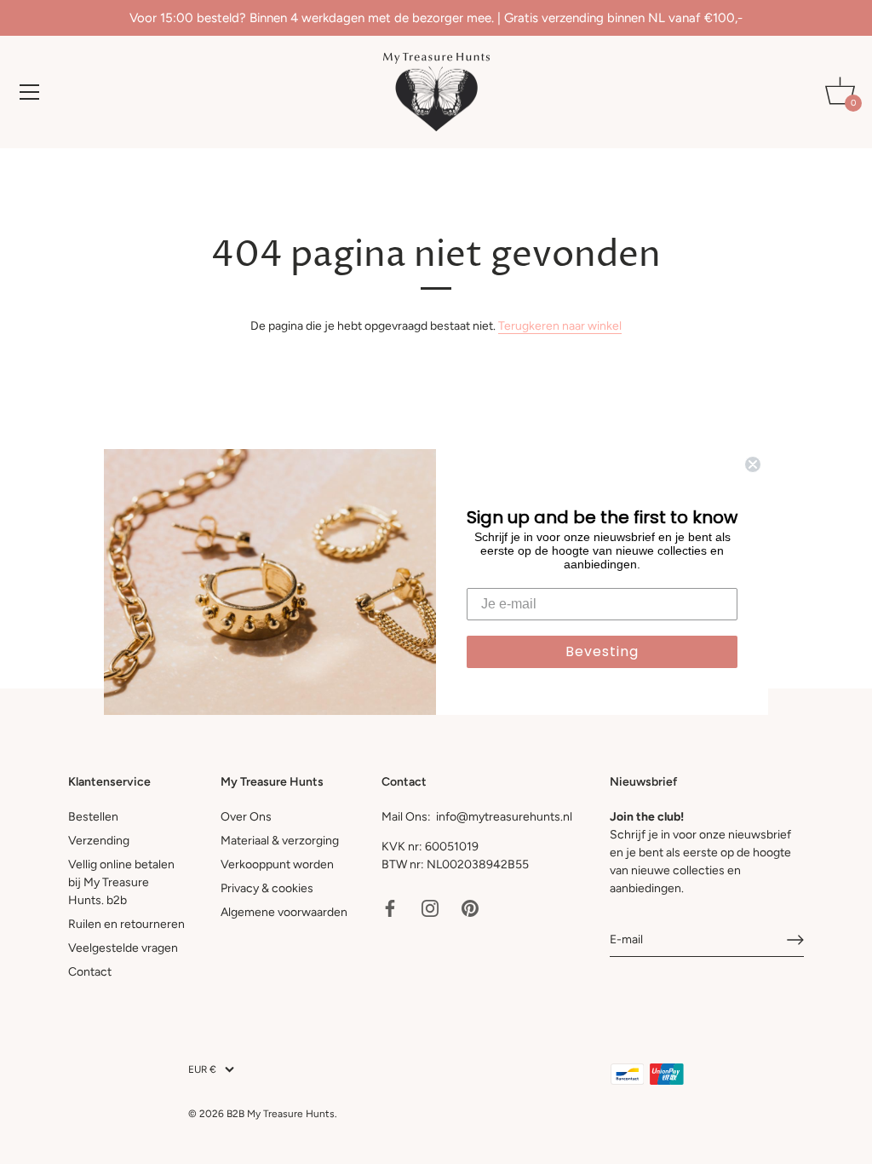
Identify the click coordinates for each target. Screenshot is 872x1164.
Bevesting (602, 651)
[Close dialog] (752, 464)
